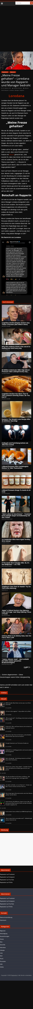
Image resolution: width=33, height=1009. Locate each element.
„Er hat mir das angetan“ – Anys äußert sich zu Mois (18, 711)
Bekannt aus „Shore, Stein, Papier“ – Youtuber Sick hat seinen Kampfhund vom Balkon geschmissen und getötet (19, 768)
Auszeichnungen (4, 936)
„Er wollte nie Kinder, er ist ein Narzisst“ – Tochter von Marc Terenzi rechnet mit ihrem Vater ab (19, 785)
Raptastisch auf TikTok (6, 882)
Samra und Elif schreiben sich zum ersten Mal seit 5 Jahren (16, 686)
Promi (1, 958)
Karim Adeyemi (5, 90)
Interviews (3, 947)
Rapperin (22, 90)
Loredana (11, 90)
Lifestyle (2, 950)
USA (1, 964)
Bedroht (26, 88)
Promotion (3, 961)
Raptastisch (5, 72)
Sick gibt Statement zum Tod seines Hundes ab (17, 743)
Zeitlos (2, 967)
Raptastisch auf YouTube (7, 879)
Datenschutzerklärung (6, 917)
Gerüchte (2, 944)
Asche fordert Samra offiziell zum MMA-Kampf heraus (19, 811)
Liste (1, 953)
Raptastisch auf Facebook (7, 874)
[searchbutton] (31, 3)
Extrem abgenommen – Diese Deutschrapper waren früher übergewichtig (15, 676)
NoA (1, 956)
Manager (17, 90)
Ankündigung (3, 933)
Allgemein (12, 72)
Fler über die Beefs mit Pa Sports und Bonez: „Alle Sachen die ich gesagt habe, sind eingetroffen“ (18, 777)
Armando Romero (17, 88)
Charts (2, 939)
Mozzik (11, 154)
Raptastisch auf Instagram (7, 877)
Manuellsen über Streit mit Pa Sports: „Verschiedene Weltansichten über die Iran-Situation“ (18, 735)
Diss (1, 942)
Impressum (3, 920)
